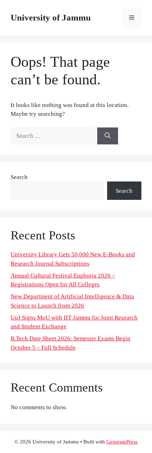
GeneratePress (122, 442)
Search (19, 177)
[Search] (107, 135)
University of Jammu (51, 17)
